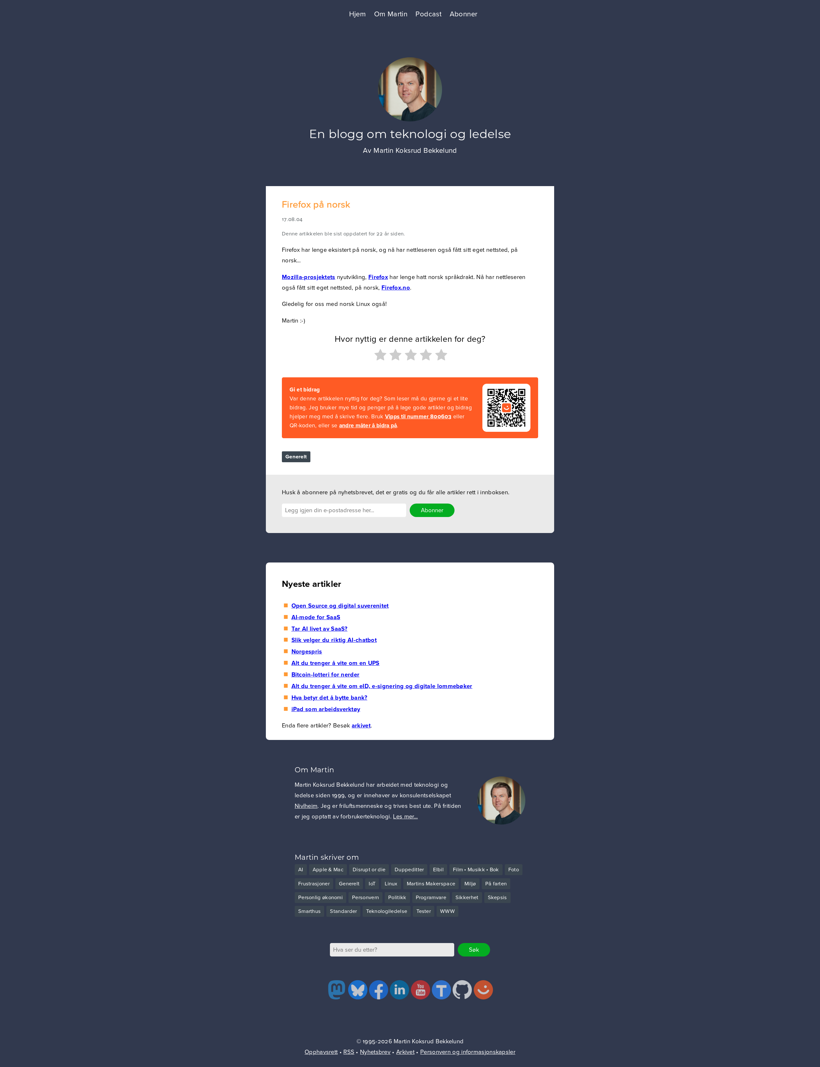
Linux (391, 884)
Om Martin (391, 14)
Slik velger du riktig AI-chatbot (334, 640)
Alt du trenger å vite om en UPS (335, 663)
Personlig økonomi (320, 897)
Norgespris (306, 651)
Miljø (470, 884)
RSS (348, 1051)
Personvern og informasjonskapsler (467, 1051)
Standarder (343, 911)
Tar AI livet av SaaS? (319, 628)
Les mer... (405, 816)
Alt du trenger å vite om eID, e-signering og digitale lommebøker (381, 686)
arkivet (361, 725)
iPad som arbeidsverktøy (325, 709)
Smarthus (309, 911)
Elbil (438, 869)
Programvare (431, 897)
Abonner (464, 14)
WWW (447, 911)
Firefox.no (395, 287)
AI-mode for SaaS (315, 617)
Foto (513, 869)
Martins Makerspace (431, 884)
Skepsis (497, 897)
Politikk (397, 897)
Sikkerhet (467, 897)
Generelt (296, 457)
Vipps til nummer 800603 (418, 416)
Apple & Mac (328, 869)
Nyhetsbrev (375, 1051)
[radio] (379, 356)
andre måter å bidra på (368, 425)
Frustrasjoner (314, 884)
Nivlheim (306, 805)
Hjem (357, 14)
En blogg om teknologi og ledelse (410, 134)
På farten (496, 884)
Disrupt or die (369, 869)
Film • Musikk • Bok (476, 869)
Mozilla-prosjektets (308, 277)
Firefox (378, 277)
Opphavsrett (321, 1051)
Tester (423, 911)
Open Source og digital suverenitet (340, 605)
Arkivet (405, 1051)
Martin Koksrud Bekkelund (415, 150)
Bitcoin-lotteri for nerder (325, 674)
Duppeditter (409, 869)
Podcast (428, 14)
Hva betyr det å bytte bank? (329, 697)
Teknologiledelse (386, 911)
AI (300, 869)
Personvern (365, 897)
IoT (372, 884)
